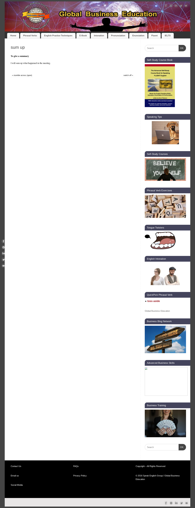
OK (181, 48)
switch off (128, 75)
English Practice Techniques (58, 35)
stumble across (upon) (22, 75)
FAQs (76, 466)
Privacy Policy (80, 475)
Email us (15, 475)
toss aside (153, 301)
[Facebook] (166, 6)
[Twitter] (181, 6)
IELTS (168, 35)
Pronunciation (118, 35)
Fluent (154, 35)
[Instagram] (171, 6)
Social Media (17, 485)
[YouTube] (186, 6)
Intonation (99, 35)
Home (13, 35)
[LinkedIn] (176, 6)
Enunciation (138, 35)
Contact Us (16, 466)
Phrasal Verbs (30, 35)
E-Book (83, 35)
